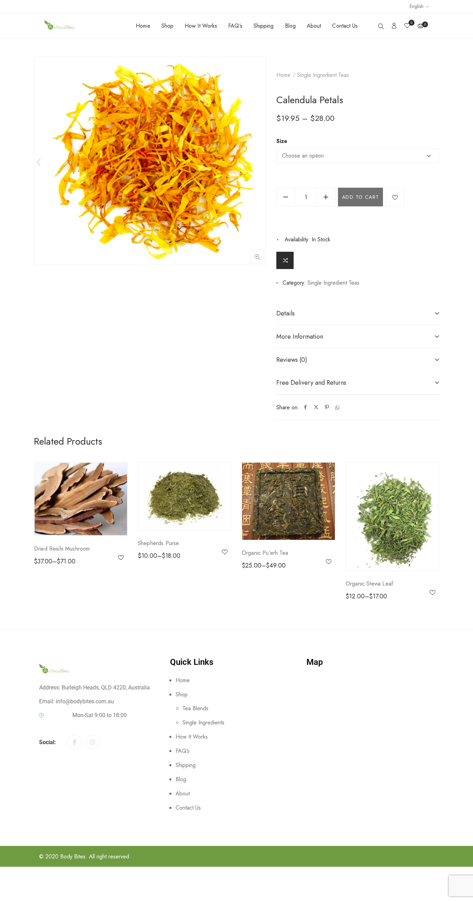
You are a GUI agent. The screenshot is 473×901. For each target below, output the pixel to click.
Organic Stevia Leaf (369, 584)
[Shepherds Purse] (184, 496)
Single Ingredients (203, 722)
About (314, 26)
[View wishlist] (407, 26)
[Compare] (285, 260)
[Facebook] (305, 407)
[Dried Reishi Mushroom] (80, 499)
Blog (290, 26)
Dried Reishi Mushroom (62, 549)
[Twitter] (316, 407)
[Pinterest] (326, 407)
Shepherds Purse (158, 543)
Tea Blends (195, 708)
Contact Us (345, 26)
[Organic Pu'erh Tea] (288, 501)
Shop (167, 26)
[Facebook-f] (74, 742)
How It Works (201, 26)
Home (143, 26)
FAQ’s (235, 26)
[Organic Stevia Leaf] (392, 517)
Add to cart (360, 197)
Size (281, 141)
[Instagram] (92, 742)
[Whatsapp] (337, 407)
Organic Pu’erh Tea (265, 553)
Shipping (263, 26)
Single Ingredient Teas (323, 75)
